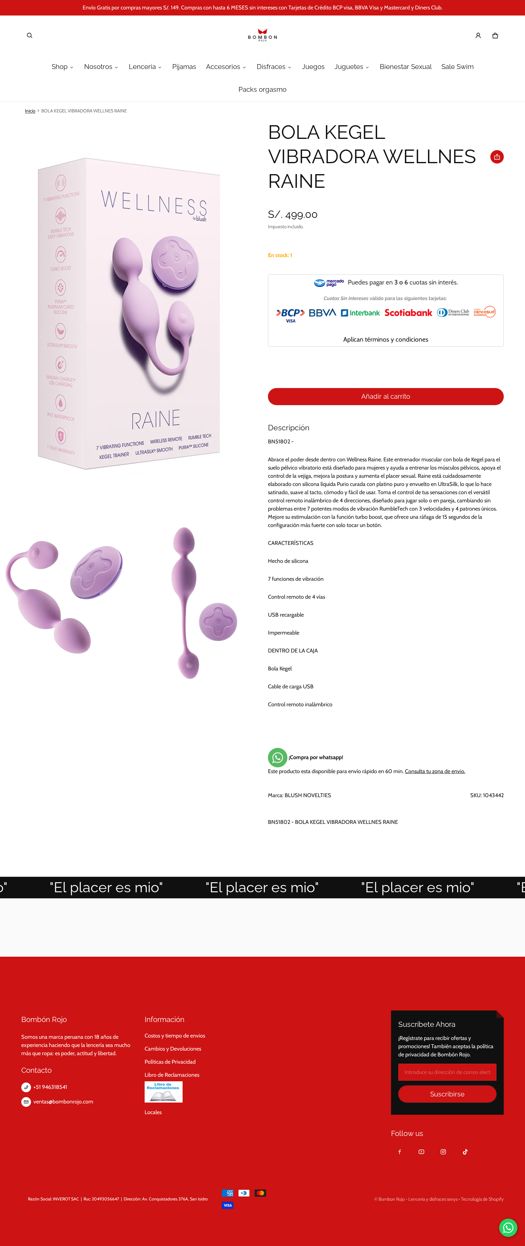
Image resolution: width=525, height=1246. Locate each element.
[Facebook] (399, 1151)
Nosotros (98, 67)
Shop (60, 67)
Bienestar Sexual (406, 67)
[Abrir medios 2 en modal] (129, 313)
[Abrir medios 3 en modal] (64, 603)
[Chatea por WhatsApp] (508, 1228)
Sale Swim (457, 67)
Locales (153, 1112)
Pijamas (184, 67)
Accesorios (223, 67)
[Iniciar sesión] (478, 35)
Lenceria (142, 67)
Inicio (30, 111)
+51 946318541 (50, 1087)
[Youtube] (421, 1151)
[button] (29, 35)
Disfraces (271, 67)
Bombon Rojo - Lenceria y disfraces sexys (418, 1199)
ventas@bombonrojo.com (63, 1101)
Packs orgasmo (262, 89)
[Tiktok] (465, 1151)
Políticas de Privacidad (170, 1061)
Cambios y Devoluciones (173, 1048)
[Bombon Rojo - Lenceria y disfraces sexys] (262, 35)
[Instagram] (443, 1151)
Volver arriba (41, 984)
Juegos (313, 67)
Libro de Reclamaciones (172, 1075)
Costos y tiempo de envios (175, 1035)
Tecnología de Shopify (482, 1199)
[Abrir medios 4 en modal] (193, 603)
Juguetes (349, 67)
